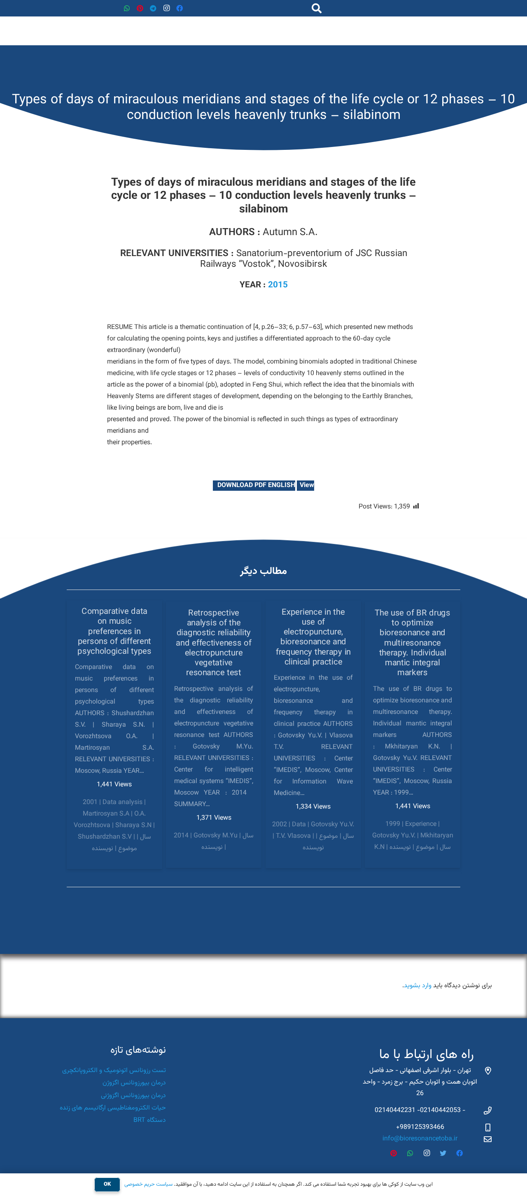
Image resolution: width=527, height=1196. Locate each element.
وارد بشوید (417, 986)
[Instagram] (166, 8)
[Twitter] (443, 1153)
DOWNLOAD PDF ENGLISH (255, 485)
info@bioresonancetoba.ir (419, 1139)
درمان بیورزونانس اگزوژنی (133, 1096)
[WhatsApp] (126, 8)
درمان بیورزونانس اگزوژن (134, 1083)
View (307, 485)
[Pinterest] (140, 8)
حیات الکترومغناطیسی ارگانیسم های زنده (113, 1108)
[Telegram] (153, 8)
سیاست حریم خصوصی (148, 1184)
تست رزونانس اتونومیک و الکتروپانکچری (114, 1070)
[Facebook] (179, 8)
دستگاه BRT (149, 1120)
